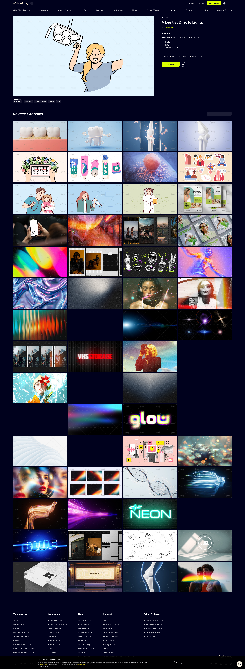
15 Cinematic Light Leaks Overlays (137, 337)
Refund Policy (109, 640)
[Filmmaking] (89, 640)
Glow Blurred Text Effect (133, 432)
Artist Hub (107, 628)
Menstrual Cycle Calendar (24, 180)
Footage (99, 10)
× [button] (243, 658)
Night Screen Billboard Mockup (81, 590)
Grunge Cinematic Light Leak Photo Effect (85, 243)
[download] (63, 148)
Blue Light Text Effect (22, 558)
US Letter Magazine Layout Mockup (192, 243)
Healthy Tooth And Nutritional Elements (83, 148)
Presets (42, 10)
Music (134, 10)
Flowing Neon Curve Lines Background (193, 495)
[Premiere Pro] (90, 628)
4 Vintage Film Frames (77, 274)
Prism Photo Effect (21, 432)
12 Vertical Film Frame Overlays (136, 243)
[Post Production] (93, 648)
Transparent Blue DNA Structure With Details (141, 495)
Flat (58, 102)
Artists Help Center (111, 624)
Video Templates (20, 10)
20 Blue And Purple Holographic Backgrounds (31, 306)
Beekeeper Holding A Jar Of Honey (137, 211)
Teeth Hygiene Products (78, 180)
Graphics (172, 10)
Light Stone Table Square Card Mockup (29, 590)
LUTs (84, 10)
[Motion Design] (91, 644)
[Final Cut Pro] (90, 636)
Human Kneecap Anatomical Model (192, 148)
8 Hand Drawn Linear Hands (135, 558)
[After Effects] (90, 624)
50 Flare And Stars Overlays (190, 337)
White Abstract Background (25, 464)
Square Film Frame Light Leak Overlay (83, 400)
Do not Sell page (81, 664)
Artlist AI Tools (223, 10)
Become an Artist (110, 632)
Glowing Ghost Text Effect (189, 369)
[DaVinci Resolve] (93, 632)
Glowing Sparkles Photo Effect (190, 527)
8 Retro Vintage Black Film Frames (82, 558)
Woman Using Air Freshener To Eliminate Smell (86, 211)
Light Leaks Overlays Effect (189, 590)
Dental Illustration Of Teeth (24, 148)
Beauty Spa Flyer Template (189, 211)
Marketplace (18, 624)
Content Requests (21, 636)
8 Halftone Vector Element (134, 274)
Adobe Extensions (21, 632)
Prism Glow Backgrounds (79, 495)
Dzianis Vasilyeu (169, 27)
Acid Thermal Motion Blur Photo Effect (193, 274)
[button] (93, 666)
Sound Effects (153, 10)
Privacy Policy (109, 644)
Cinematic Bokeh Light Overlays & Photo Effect (196, 464)
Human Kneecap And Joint (134, 590)
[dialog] (122, 662)
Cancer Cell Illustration (133, 180)
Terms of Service (110, 636)
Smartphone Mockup (22, 243)
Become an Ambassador (24, 648)
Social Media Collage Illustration (136, 464)
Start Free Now (214, 3)
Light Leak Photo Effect (188, 306)
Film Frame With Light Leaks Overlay (27, 369)
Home (15, 620)
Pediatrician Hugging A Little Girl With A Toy (30, 211)
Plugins (205, 10)
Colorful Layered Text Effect (79, 464)
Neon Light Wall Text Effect (134, 527)
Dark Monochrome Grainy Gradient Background (142, 400)
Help (105, 620)
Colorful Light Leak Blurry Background (28, 274)
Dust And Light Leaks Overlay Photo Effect (140, 306)
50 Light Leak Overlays (78, 432)
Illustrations (17, 102)
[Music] (84, 652)
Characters (28, 102)
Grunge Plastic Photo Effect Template (28, 400)
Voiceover (118, 10)
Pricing (16, 640)
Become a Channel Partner (24, 652)
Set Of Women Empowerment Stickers (193, 180)
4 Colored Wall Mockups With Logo (192, 558)
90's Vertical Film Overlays (189, 432)
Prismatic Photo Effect (22, 495)
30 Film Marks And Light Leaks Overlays (84, 337)
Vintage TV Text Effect (77, 369)
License (106, 648)
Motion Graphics (65, 10)
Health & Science (40, 102)
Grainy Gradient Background (190, 400)
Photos (189, 10)
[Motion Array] (90, 620)
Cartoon (51, 102)
